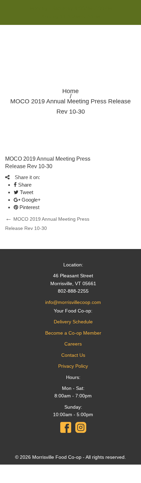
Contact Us (73, 355)
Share (24, 185)
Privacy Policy (73, 366)
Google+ (30, 200)
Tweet (25, 192)
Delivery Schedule (73, 321)
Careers (73, 344)
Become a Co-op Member (73, 333)
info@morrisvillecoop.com (73, 302)
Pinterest (28, 207)
